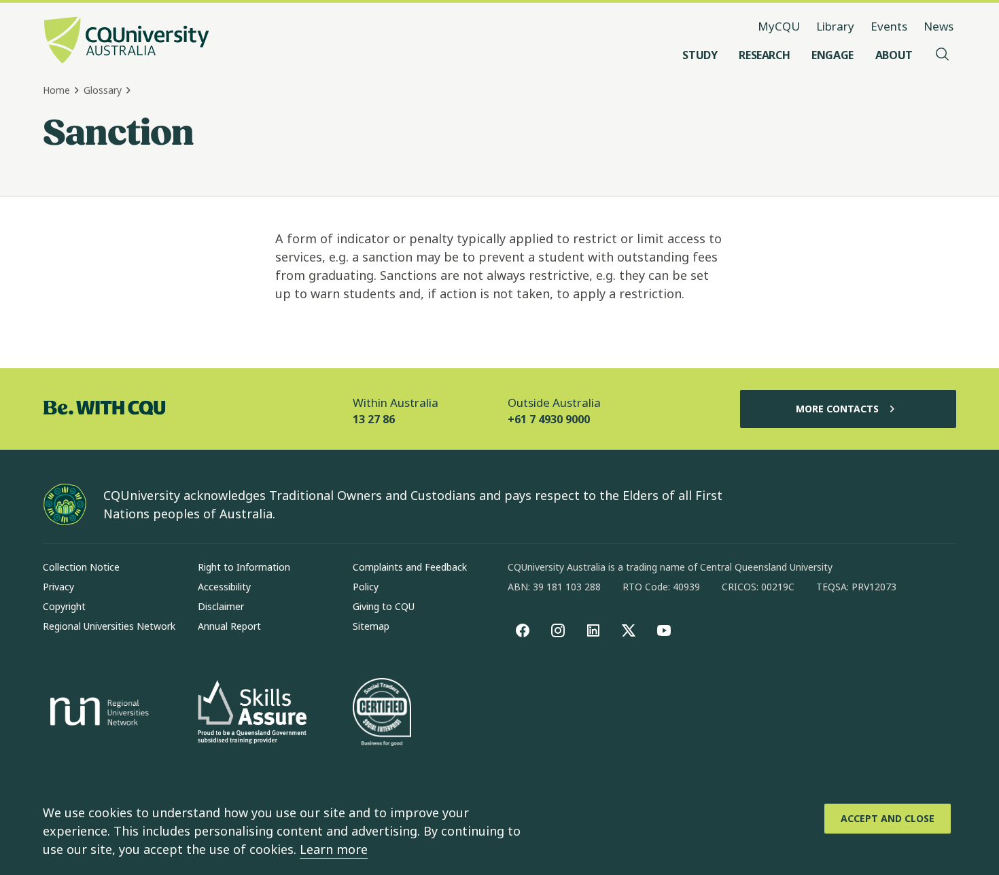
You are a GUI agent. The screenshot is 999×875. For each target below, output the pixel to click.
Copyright (64, 606)
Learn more (334, 849)
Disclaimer (221, 606)
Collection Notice (81, 566)
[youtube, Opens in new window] (664, 630)
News (938, 26)
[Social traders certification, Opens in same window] (382, 713)
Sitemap (371, 626)
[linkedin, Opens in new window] (593, 630)
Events (889, 26)
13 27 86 (374, 419)
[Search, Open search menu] (942, 55)
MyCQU (779, 26)
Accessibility (224, 586)
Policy (366, 586)
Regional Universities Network (109, 626)
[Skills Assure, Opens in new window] (252, 713)
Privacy (58, 586)
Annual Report (229, 626)
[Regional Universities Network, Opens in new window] (97, 713)
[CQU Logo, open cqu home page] (126, 41)
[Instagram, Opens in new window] (558, 630)
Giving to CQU (384, 606)
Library (835, 26)
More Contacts (837, 408)
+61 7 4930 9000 (549, 419)
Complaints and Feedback (410, 566)
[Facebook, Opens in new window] (523, 630)
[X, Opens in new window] (629, 630)
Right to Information (244, 566)
